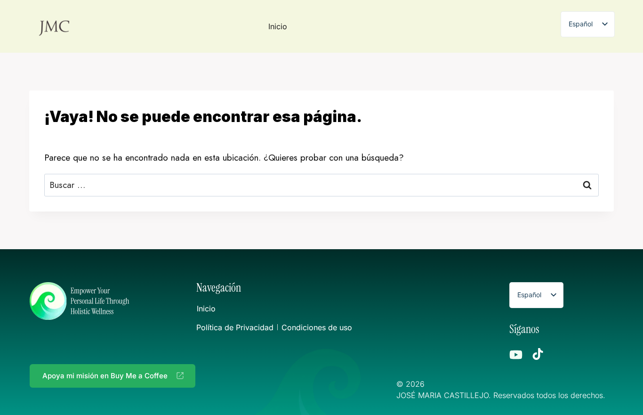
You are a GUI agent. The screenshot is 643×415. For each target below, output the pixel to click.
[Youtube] (515, 354)
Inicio (277, 26)
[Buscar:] (321, 185)
